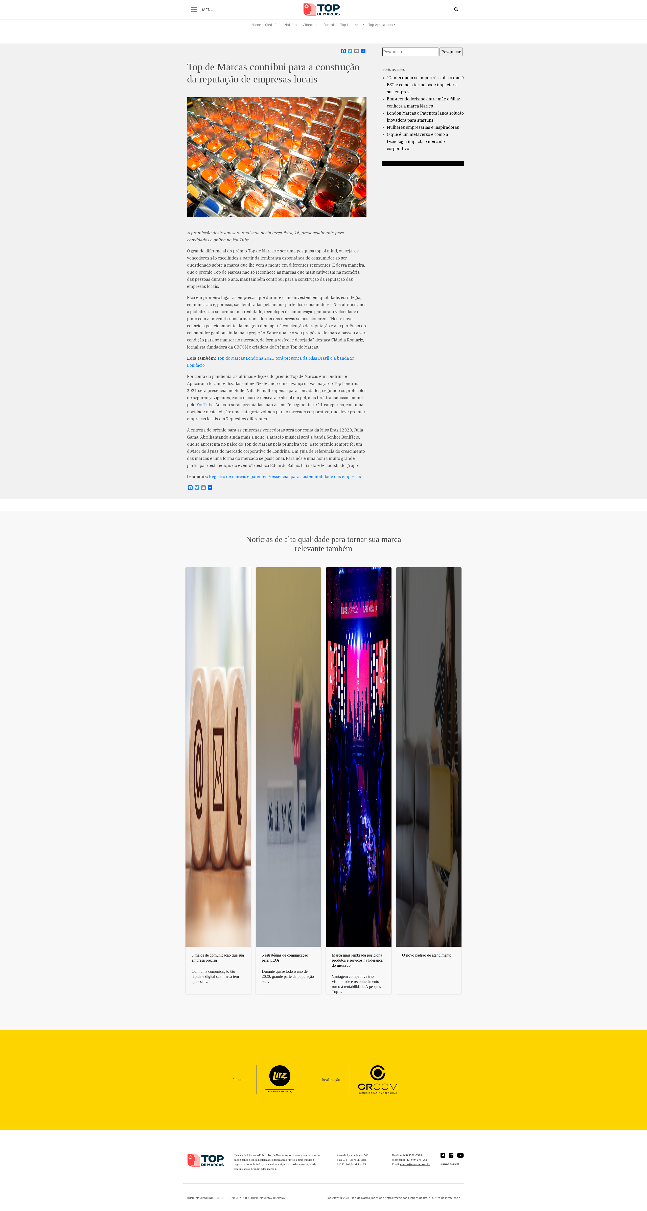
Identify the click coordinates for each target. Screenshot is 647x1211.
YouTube (205, 404)
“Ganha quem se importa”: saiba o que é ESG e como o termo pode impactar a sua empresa (425, 84)
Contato (330, 25)
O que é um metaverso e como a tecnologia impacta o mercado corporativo (417, 141)
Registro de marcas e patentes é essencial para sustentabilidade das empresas (285, 476)
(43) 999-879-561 (416, 1159)
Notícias (291, 25)
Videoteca (311, 25)
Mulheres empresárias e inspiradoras (423, 127)
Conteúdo (273, 25)
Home (256, 25)
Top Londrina (350, 25)
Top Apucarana (380, 25)
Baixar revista (450, 1163)
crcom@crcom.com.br (415, 1164)
